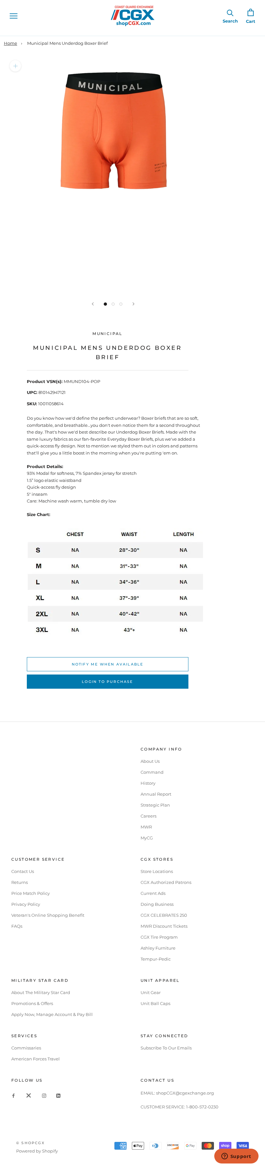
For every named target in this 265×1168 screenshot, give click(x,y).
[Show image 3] (120, 304)
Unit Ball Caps (155, 1003)
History (148, 783)
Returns (19, 882)
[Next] (133, 303)
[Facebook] (13, 1095)
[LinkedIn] (58, 1095)
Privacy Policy (25, 904)
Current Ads (153, 893)
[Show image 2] (113, 304)
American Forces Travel (35, 1059)
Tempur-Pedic (156, 959)
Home (10, 43)
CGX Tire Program (159, 937)
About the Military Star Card (40, 992)
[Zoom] (15, 66)
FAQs (16, 926)
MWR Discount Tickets (164, 926)
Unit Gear (151, 992)
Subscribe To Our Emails (166, 1048)
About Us (150, 761)
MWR (146, 827)
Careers (148, 816)
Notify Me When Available (107, 664)
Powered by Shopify (37, 1151)
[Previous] (93, 303)
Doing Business (157, 904)
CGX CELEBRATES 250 (164, 915)
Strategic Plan (155, 805)
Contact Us (22, 871)
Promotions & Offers (32, 1003)
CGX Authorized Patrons (166, 882)
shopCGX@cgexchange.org (185, 1093)
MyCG (147, 838)
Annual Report (156, 794)
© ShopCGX (30, 1143)
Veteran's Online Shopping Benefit (47, 915)
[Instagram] (44, 1095)
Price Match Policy (30, 893)
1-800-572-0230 (202, 1106)
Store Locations (157, 871)
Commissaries (26, 1048)
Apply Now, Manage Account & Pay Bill (52, 1014)
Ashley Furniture (158, 948)
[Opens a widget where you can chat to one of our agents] (236, 1157)
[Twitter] (29, 1095)
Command (152, 772)
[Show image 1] (105, 304)
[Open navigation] (13, 16)
